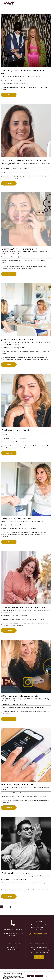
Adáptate (5, 800)
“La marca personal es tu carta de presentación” (23, 607)
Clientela (11, 266)
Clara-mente (6, 87)
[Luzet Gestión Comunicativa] (13, 923)
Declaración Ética (13, 949)
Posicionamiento (11, 891)
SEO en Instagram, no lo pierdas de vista (19, 696)
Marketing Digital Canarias (9, 268)
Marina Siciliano (32, 176)
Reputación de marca (33, 534)
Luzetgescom (6, 80)
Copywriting (15, 176)
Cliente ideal (6, 266)
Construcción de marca (10, 445)
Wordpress (20, 625)
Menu (2, 4)
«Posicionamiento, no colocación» (16, 873)
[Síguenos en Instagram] (43, 933)
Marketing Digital (13, 87)
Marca (43, 445)
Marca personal (26, 623)
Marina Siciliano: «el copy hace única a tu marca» (23, 160)
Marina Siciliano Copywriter (42, 176)
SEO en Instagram (7, 713)
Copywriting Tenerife (23, 176)
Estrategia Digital (7, 711)
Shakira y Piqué (6, 89)
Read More (9, 94)
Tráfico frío (37, 359)
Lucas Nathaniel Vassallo (14, 889)
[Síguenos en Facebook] (30, 933)
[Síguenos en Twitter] (34, 933)
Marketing (33, 623)
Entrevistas (24, 168)
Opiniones (5, 534)
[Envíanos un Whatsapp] (47, 933)
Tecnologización (6, 802)
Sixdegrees (47, 800)
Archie (9, 800)
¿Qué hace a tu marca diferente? (16, 430)
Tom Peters (15, 625)
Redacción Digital (28, 178)
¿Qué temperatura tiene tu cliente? (17, 339)
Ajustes (47, 976)
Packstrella (30, 268)
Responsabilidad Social (13, 947)
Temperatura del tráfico (20, 359)
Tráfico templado (44, 359)
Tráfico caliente (30, 359)
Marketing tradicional (24, 800)
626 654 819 (39, 929)
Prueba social (24, 534)
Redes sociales (40, 800)
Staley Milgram (41, 534)
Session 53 (37, 87)
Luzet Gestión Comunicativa (35, 445)
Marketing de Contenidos (31, 266)
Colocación (5, 889)
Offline (31, 800)
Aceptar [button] (30, 976)
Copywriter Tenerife (7, 176)
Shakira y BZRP (43, 87)
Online (35, 800)
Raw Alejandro (31, 87)
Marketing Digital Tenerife (17, 178)
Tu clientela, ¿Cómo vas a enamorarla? (19, 249)
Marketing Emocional (22, 87)
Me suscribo (39, 957)
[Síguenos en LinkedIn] (38, 933)
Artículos (24, 80)
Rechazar (39, 976)
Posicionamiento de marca (14, 534)
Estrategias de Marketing (19, 266)
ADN (4, 445)
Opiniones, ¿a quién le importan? (16, 518)
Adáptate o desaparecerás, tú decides (18, 784)
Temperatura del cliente (8, 359)
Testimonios (5, 536)
